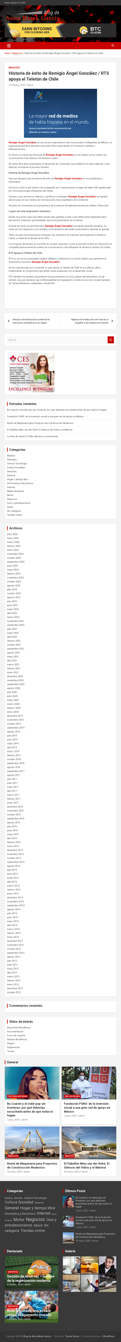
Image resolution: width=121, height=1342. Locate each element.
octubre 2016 (14, 814)
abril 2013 (12, 972)
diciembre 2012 (15, 988)
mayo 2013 (13, 968)
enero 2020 (13, 711)
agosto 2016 (13, 822)
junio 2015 (12, 873)
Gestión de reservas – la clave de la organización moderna (31, 1278)
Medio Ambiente (15, 491)
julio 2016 (12, 826)
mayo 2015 (13, 877)
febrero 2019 (13, 755)
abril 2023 (12, 613)
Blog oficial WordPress (19, 1027)
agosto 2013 (13, 956)
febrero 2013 (13, 980)
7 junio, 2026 (13, 1119)
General (11, 475)
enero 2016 (13, 846)
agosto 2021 (13, 652)
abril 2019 (12, 747)
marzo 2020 (13, 704)
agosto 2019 (13, 731)
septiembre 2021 (15, 648)
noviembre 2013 (15, 945)
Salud (10, 507)
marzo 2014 (13, 929)
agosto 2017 (13, 775)
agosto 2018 (13, 767)
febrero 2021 (13, 668)
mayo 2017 (13, 787)
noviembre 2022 (15, 621)
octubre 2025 (14, 557)
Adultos (11, 455)
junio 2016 (12, 830)
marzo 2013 (13, 976)
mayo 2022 (13, 633)
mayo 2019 (13, 743)
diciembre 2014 (15, 897)
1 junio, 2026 (70, 1115)
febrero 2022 (13, 640)
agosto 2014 (13, 909)
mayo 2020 (13, 700)
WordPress (109, 1336)
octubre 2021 (14, 644)
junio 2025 (12, 565)
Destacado (15, 1251)
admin (30, 85)
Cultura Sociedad (16, 467)
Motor (10, 495)
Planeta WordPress (17, 1039)
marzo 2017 (13, 794)
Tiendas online (14, 514)
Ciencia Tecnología (17, 463)
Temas (10, 1051)
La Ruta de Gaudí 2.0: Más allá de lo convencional (32, 436)
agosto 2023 (13, 597)
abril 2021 (12, 660)
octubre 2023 (14, 593)
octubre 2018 (14, 759)
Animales (12, 459)
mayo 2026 (13, 538)
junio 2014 (12, 917)
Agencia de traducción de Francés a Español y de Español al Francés (89, 321)
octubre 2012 (14, 992)
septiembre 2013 (15, 952)
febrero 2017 (13, 798)
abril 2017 (12, 790)
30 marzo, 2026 (72, 1171)
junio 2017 (12, 783)
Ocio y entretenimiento (19, 503)
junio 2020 (12, 696)
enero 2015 (13, 893)
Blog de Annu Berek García (37, 1336)
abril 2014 (12, 925)
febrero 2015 (13, 889)
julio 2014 (12, 913)
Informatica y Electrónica (20, 483)
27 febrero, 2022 (17, 85)
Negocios (14, 67)
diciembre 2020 (15, 676)
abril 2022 (12, 636)
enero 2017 (13, 802)
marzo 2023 (13, 617)
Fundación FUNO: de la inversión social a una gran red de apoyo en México (45, 416)
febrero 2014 (13, 933)
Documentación (15, 1031)
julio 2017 (12, 779)
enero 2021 (13, 672)
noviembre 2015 (15, 854)
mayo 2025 (13, 569)
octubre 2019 (14, 723)
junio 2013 (12, 964)
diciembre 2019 (15, 715)
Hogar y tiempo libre (17, 479)
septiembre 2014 (15, 905)
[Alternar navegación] (9, 45)
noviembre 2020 (15, 680)
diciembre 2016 (15, 806)
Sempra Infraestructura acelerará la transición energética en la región (31, 321)
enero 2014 (13, 937)
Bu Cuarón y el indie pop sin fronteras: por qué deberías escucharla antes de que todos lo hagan (57, 409)
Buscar (111, 339)
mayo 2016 (13, 834)
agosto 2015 (13, 866)
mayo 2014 (13, 921)
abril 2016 (12, 838)
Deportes (12, 471)
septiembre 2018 (15, 763)
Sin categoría (14, 511)
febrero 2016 (13, 842)
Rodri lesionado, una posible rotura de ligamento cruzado (29, 1313)
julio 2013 (12, 960)
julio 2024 (12, 589)
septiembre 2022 (15, 625)
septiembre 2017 (15, 771)
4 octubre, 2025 (15, 1284)
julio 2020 (12, 692)
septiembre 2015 (15, 862)
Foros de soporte (16, 1035)
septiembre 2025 (15, 561)
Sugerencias (13, 1047)
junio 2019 (12, 739)
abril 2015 (12, 881)
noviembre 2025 (15, 554)
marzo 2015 (13, 885)
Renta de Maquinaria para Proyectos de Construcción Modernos (40, 423)
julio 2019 (12, 735)
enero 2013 (13, 984)
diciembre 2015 (15, 850)
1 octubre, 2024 (15, 1319)
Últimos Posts (75, 1191)
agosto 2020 (13, 688)
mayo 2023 (13, 609)
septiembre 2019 (15, 727)
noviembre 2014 (15, 901)
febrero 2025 (13, 573)
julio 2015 (12, 869)
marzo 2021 (13, 664)
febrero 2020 (13, 708)
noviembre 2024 (15, 577)
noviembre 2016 (15, 810)
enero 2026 (13, 550)
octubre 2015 (14, 858)
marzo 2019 (13, 751)
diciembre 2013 (15, 941)
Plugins (10, 1043)
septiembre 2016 (15, 818)
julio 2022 (12, 629)
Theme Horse (72, 1336)
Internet (11, 487)
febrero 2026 (13, 546)
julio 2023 (12, 601)
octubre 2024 (14, 581)
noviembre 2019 (15, 719)
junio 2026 (12, 534)
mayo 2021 (13, 656)
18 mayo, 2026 (14, 1171)
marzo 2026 (13, 542)
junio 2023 (12, 605)
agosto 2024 (13, 585)
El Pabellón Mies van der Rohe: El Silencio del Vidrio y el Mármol (39, 429)
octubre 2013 (14, 948)
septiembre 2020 (15, 684)
